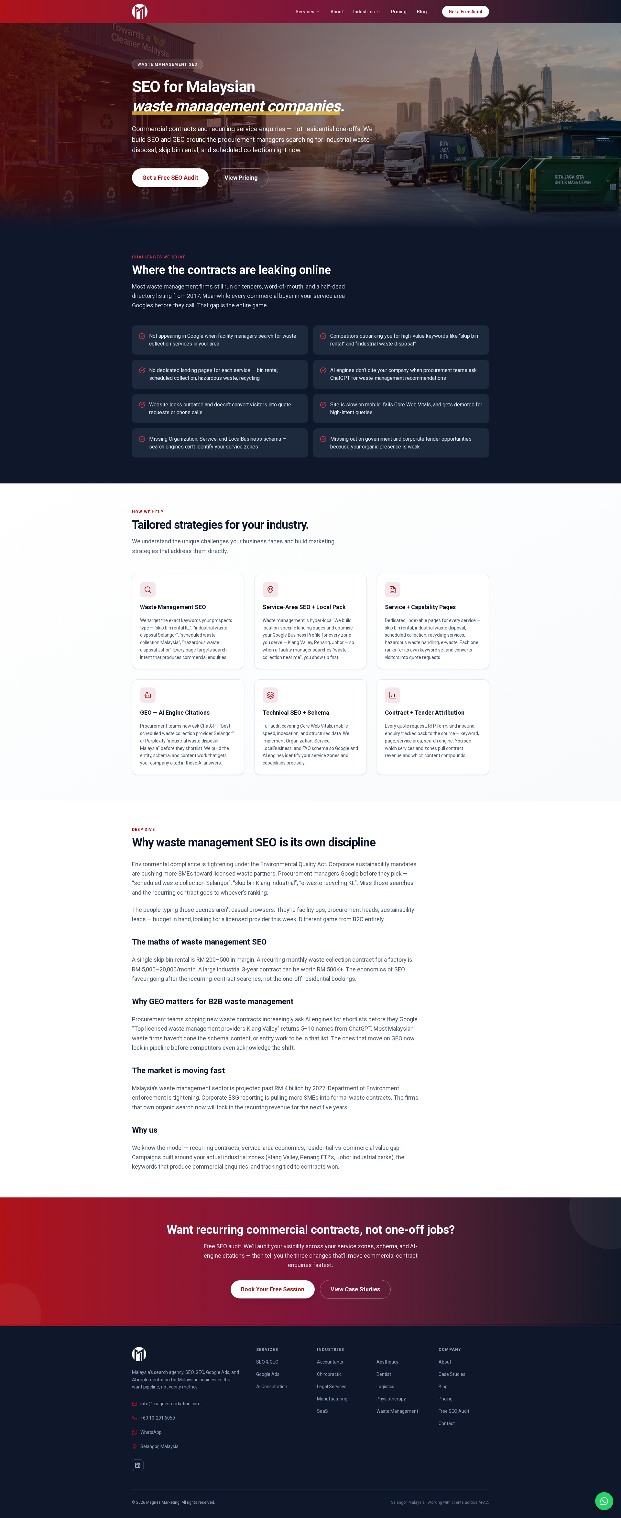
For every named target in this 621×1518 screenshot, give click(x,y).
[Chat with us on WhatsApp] (604, 1501)
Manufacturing (332, 1398)
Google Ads (267, 1374)
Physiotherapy (391, 1398)
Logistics (385, 1386)
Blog (422, 11)
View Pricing (241, 177)
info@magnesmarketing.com (170, 1403)
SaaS (322, 1411)
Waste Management (397, 1411)
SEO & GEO (267, 1362)
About (337, 11)
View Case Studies (355, 1289)
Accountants (330, 1362)
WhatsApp (151, 1432)
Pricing (399, 11)
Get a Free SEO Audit (170, 177)
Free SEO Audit (454, 1411)
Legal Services (331, 1386)
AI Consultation (271, 1386)
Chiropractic (329, 1374)
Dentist (383, 1374)
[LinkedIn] (138, 1465)
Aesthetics (387, 1362)
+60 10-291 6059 (157, 1418)
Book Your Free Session (272, 1289)
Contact (447, 1423)
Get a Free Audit (466, 11)
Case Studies (452, 1374)
